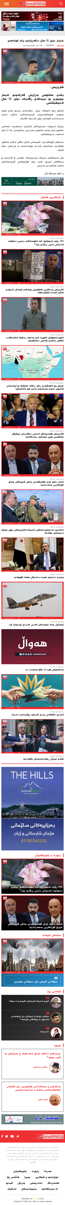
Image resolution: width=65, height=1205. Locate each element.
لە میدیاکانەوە (50, 1188)
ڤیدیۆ (9, 1183)
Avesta (35, 1198)
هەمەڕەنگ (53, 1183)
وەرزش (21, 1183)
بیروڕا (27, 1177)
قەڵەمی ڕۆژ (13, 1177)
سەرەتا (48, 1171)
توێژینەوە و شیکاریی (46, 1177)
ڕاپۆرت (35, 1171)
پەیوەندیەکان (29, 1188)
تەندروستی (36, 1183)
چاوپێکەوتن (20, 1171)
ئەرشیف (11, 1188)
